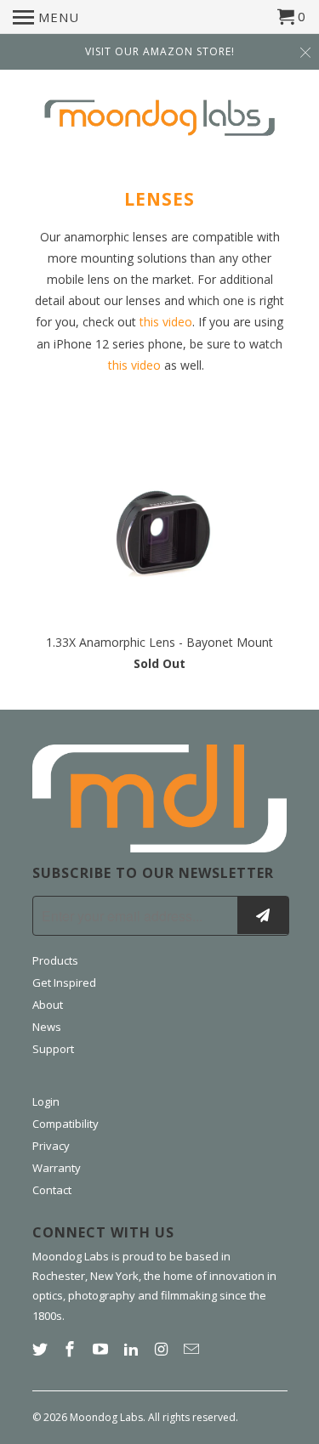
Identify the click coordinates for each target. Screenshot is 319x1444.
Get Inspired (64, 982)
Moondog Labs (106, 1417)
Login (46, 1101)
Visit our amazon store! (160, 51)
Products (55, 960)
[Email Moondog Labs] (193, 1349)
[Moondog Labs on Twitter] (41, 1349)
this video (166, 322)
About (47, 1004)
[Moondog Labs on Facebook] (71, 1349)
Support (53, 1048)
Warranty (56, 1167)
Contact (51, 1190)
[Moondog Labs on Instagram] (163, 1349)
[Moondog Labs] (160, 119)
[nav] (46, 17)
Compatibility (65, 1123)
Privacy (51, 1145)
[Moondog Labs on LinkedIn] (132, 1349)
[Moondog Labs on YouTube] (102, 1349)
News (46, 1026)
